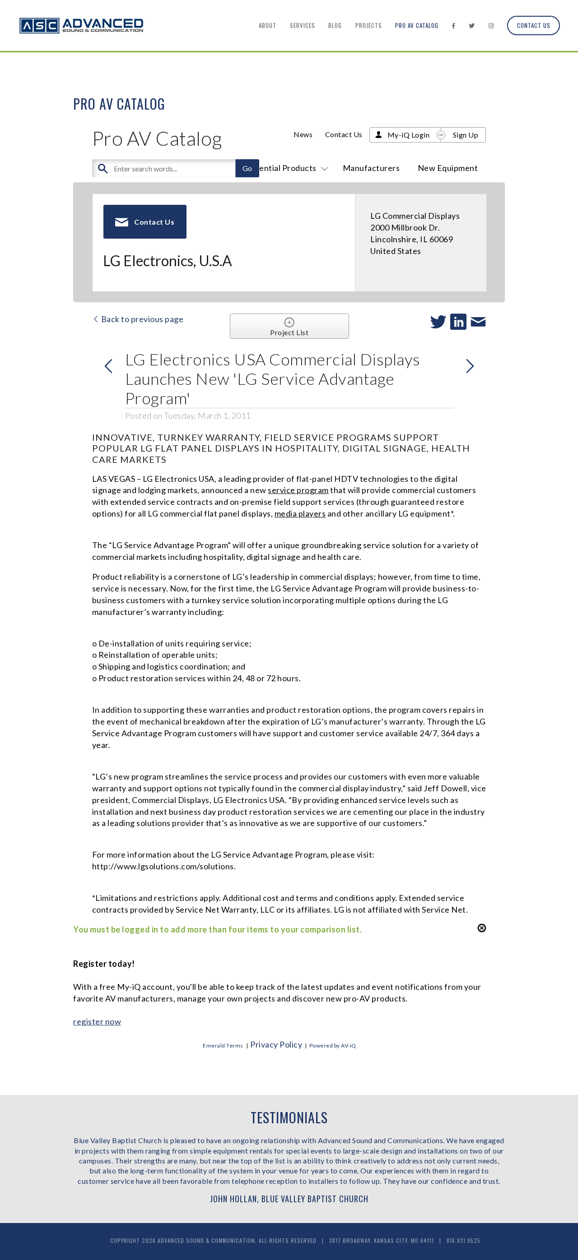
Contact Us (533, 25)
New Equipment (448, 168)
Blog (335, 25)
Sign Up (466, 134)
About (267, 25)
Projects (368, 25)
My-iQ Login (408, 134)
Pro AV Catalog (416, 25)
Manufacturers (371, 168)
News (303, 134)
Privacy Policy (276, 1044)
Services (302, 25)
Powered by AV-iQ (332, 1045)
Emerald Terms (223, 1045)
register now (97, 1021)
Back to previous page (141, 319)
